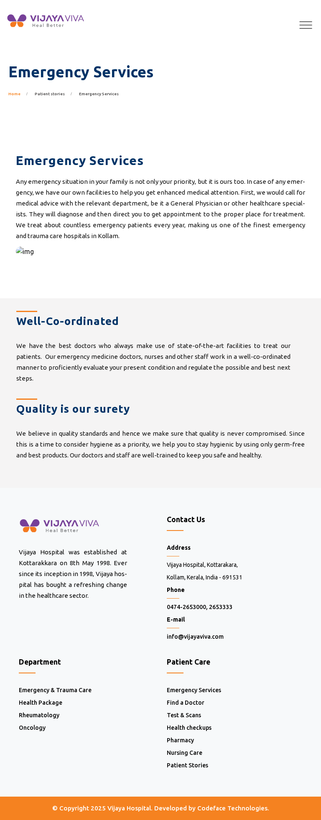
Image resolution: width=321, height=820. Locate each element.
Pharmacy (180, 740)
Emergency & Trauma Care (55, 690)
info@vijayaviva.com (195, 636)
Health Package (40, 702)
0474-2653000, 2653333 (199, 607)
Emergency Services (194, 690)
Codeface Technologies (232, 808)
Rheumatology (39, 715)
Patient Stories (187, 765)
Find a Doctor (185, 702)
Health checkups (189, 727)
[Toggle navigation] (306, 25)
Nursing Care (184, 752)
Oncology (32, 727)
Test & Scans (184, 715)
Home (14, 93)
